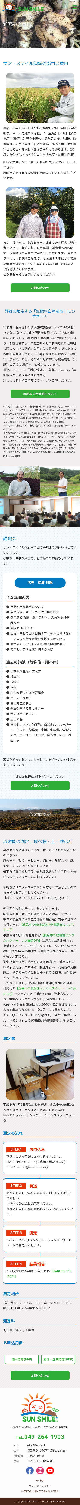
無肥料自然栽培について (40, 394)
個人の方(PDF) (22, 1359)
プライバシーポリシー (40, 1485)
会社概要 (40, 1480)
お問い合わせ (40, 288)
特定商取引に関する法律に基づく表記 (40, 1491)
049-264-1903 (44, 1436)
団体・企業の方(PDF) (58, 1359)
